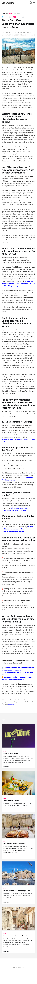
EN (8, 17)
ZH (21, 17)
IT (5, 17)
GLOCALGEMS (8, 3)
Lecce (10, 13)
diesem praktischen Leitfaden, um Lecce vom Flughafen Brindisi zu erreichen (17, 529)
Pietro (5, 13)
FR (18, 17)
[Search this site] (31, 2)
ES (11, 17)
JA (24, 17)
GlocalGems (11, 704)
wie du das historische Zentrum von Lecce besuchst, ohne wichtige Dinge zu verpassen (18, 283)
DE (14, 17)
